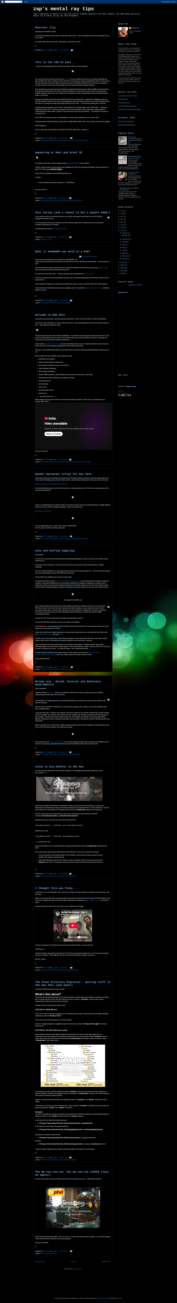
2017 (122, 216)
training (54, 1253)
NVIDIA (86, 140)
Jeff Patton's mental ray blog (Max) (129, 109)
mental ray (73, 140)
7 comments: (63, 300)
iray (68, 462)
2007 (122, 271)
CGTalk (67, 79)
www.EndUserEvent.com (53, 344)
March (124, 253)
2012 (122, 228)
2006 (122, 273)
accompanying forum (56, 742)
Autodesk (53, 140)
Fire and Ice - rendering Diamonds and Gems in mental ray (135, 139)
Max (57, 140)
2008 (122, 268)
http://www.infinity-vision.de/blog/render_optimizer (51, 484)
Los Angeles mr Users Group (127, 96)
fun (57, 970)
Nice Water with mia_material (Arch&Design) (129, 189)
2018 (122, 213)
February (125, 256)
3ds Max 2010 (45, 538)
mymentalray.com (124, 103)
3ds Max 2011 (44, 876)
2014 (122, 222)
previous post (102, 268)
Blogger (119, 1298)
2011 (122, 230)
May (123, 247)
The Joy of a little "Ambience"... (133, 173)
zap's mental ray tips (63, 9)
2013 (122, 225)
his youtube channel (93, 900)
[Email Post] (71, 50)
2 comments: (63, 237)
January (125, 259)
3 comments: (63, 198)
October (125, 233)
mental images (65, 140)
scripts (70, 669)
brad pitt (52, 970)
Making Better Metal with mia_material (134, 157)
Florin (58, 303)
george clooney (64, 970)
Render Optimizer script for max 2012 (63, 474)
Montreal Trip (45, 27)
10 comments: (64, 50)
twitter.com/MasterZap (93, 288)
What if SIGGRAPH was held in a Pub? (62, 251)
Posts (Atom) (77, 1269)
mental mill (56, 754)
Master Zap (135, 28)
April (123, 250)
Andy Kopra (44, 754)
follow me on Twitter (135, 285)
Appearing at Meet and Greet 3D (58, 152)
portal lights (87, 462)
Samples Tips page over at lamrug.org (68, 581)
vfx (78, 970)
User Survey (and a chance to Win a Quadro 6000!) (72, 212)
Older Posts (106, 1261)
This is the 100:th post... (55, 62)
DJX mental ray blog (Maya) (127, 106)
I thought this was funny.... (57, 888)
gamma (56, 200)
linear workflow (65, 200)
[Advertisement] (125, 332)
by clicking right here (59, 229)
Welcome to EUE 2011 (50, 314)
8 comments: (63, 752)
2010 (122, 262)
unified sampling (83, 538)
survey (50, 239)
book (50, 754)
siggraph (67, 303)
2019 (122, 211)
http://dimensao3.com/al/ (43, 511)
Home (73, 1261)
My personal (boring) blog (126, 125)
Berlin (52, 200)
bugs (51, 876)
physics (80, 200)
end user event (54, 462)
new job (80, 140)
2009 (122, 265)
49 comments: (63, 138)
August (124, 242)
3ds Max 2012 (55, 538)
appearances (44, 140)
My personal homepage (126, 121)
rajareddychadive (102, 1298)
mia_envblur (66, 876)
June (124, 244)
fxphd (42, 1253)
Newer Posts (40, 1261)
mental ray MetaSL (74, 754)
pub (62, 303)
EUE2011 (53, 303)
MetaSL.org (51, 692)
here (55, 396)
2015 (122, 219)
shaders (73, 876)
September (126, 239)
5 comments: (63, 536)
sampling (74, 538)
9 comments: (63, 873)
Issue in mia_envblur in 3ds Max (59, 766)
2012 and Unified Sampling (54, 550)
